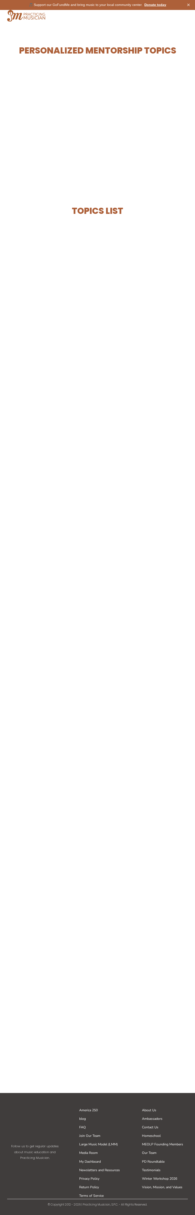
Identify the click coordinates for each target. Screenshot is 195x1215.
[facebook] (12, 1167)
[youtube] (46, 1167)
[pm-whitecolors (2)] (35, 1104)
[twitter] (23, 1167)
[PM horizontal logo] (26, 11)
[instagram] (35, 1167)
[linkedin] (57, 1167)
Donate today (155, 5)
